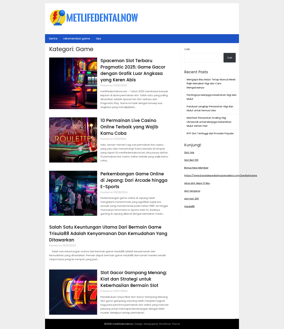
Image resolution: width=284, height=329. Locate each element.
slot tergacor (192, 191)
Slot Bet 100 (191, 160)
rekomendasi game (76, 38)
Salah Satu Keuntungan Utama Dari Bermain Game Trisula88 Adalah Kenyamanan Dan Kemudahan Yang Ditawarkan (108, 233)
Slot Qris (189, 152)
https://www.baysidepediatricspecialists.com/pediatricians (220, 175)
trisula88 (189, 206)
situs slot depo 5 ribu (197, 183)
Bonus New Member (196, 167)
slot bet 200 (191, 198)
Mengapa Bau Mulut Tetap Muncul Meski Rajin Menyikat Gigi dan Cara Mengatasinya (211, 83)
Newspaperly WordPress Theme (162, 324)
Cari (187, 49)
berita (53, 38)
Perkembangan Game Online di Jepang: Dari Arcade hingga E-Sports (133, 180)
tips (98, 38)
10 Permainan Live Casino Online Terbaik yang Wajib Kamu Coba (129, 126)
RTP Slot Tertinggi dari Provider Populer (210, 133)
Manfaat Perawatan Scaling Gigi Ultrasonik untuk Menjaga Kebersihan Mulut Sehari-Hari (209, 122)
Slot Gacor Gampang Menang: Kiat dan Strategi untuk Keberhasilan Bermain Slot (133, 279)
